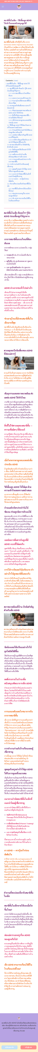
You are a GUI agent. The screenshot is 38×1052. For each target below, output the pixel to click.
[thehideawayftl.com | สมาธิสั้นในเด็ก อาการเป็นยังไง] (19, 6)
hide (16, 80)
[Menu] (3, 6)
